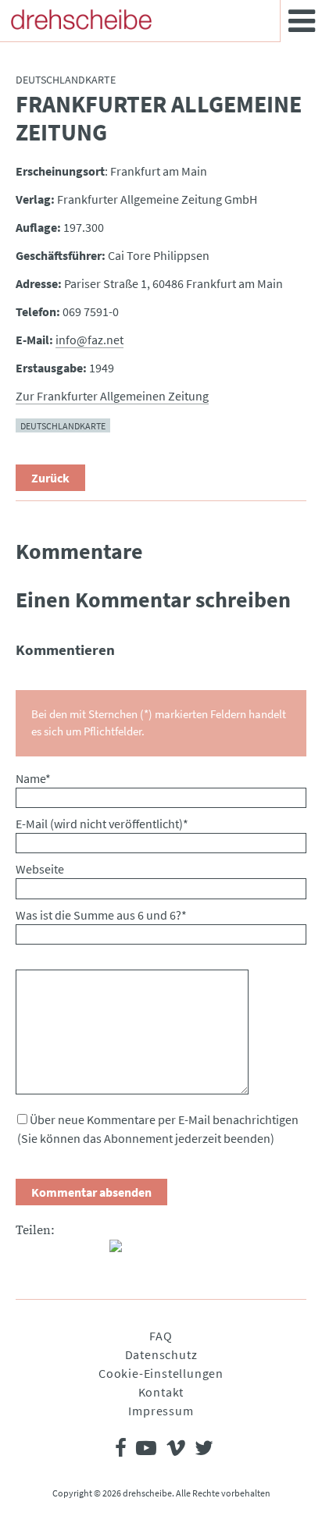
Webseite (40, 869)
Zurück (50, 478)
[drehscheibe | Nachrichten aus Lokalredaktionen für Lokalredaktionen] (81, 19)
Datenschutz (161, 1354)
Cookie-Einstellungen (161, 1373)
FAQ (160, 1335)
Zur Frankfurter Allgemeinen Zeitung (112, 396)
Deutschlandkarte (63, 425)
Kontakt (161, 1392)
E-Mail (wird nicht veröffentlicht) (102, 823)
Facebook (28, 1252)
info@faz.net (89, 339)
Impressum (160, 1410)
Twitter (59, 1252)
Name (33, 778)
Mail (90, 1252)
